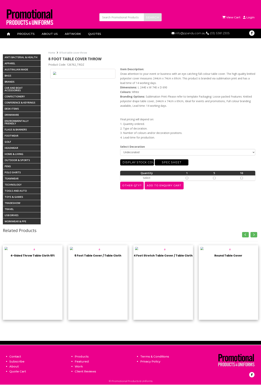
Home (51, 52)
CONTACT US (17, 40)
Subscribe (16, 361)
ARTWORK (73, 34)
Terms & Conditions (154, 356)
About (14, 366)
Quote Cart (17, 371)
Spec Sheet (171, 162)
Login (250, 17)
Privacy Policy (150, 361)
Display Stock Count (138, 162)
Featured (82, 361)
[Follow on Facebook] (252, 33)
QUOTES (94, 34)
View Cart (233, 17)
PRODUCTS (26, 34)
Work (79, 366)
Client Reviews (85, 371)
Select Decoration (132, 146)
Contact (15, 356)
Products (82, 356)
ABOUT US (50, 34)
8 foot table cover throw (73, 52)
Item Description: (132, 69)
